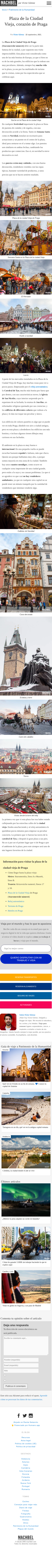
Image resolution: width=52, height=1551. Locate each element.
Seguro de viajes (25, 996)
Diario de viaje (25, 1508)
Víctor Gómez (18, 35)
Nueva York (26, 1483)
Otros (25, 1523)
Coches (25, 1501)
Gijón (25, 1465)
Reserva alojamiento (25, 986)
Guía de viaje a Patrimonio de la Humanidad (26, 1046)
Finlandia (26, 1477)
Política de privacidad (25, 1447)
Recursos (26, 1437)
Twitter (25, 1415)
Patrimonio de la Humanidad (25, 1526)
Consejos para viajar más (25, 1505)
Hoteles (25, 1520)
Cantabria (25, 1468)
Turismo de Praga (15, 906)
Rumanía (26, 1489)
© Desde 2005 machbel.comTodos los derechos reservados (25, 1543)
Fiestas (25, 1511)
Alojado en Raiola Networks (26, 1422)
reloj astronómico (39, 387)
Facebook (19, 1415)
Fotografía (25, 1514)
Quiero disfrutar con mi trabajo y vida (26, 959)
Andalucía (25, 1459)
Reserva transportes (26, 977)
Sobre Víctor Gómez (27, 1015)
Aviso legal (26, 1441)
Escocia (25, 1474)
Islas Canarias (25, 1471)
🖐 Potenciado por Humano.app (26, 1425)
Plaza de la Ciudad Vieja (19, 893)
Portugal (25, 1486)
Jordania (26, 1480)
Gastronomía (26, 1517)
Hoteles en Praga (15, 910)
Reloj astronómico (16, 901)
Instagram (31, 1415)
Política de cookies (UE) (25, 1444)
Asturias (25, 1462)
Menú (49, 3)
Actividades (26, 1005)
